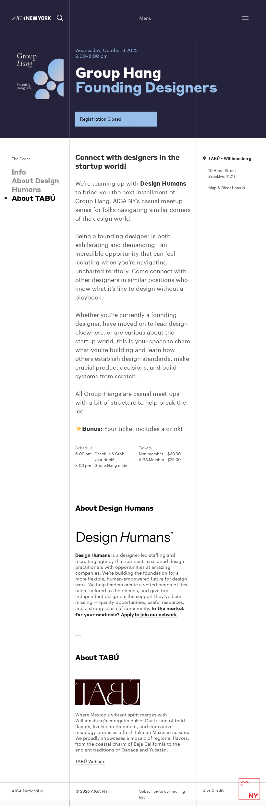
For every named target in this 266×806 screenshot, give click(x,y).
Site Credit (213, 790)
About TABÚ (33, 197)
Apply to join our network (149, 614)
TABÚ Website (90, 761)
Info (19, 171)
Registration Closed (100, 119)
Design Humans (92, 555)
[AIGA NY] (31, 18)
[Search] (60, 18)
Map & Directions (225, 187)
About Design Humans (35, 185)
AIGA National (26, 790)
